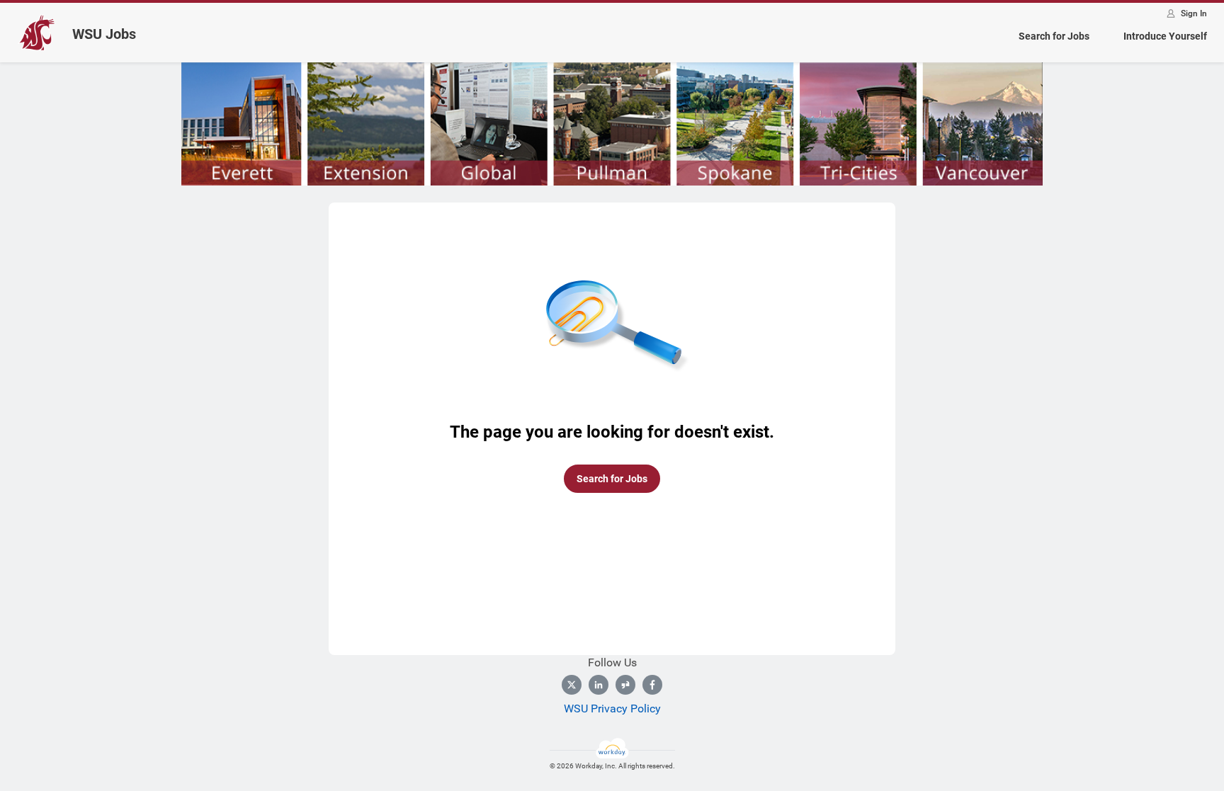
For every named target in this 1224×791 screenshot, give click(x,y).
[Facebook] (652, 685)
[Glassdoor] (625, 685)
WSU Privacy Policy (612, 708)
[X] (572, 685)
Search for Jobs (1054, 36)
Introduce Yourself (1165, 36)
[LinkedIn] (598, 685)
